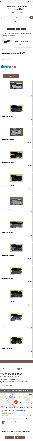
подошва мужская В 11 (7, 325)
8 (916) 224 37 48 (7, 385)
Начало (4, 33)
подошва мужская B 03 (7, 139)
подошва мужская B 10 (7, 302)
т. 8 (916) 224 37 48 (16, 12)
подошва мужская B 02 (7, 116)
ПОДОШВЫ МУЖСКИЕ (25, 33)
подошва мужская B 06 (7, 209)
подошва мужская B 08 (7, 255)
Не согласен (20, 437)
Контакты (23, 29)
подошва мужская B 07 (7, 232)
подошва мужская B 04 (7, 162)
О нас (17, 29)
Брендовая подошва (12, 33)
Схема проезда (11, 29)
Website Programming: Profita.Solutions (20, 390)
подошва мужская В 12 (7, 348)
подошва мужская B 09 (7, 278)
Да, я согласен (9, 437)
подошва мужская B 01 (7, 93)
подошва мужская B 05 (7, 186)
